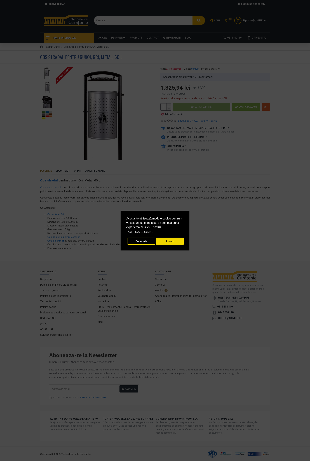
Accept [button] (170, 241)
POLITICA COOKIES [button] (140, 231)
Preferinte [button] (141, 241)
